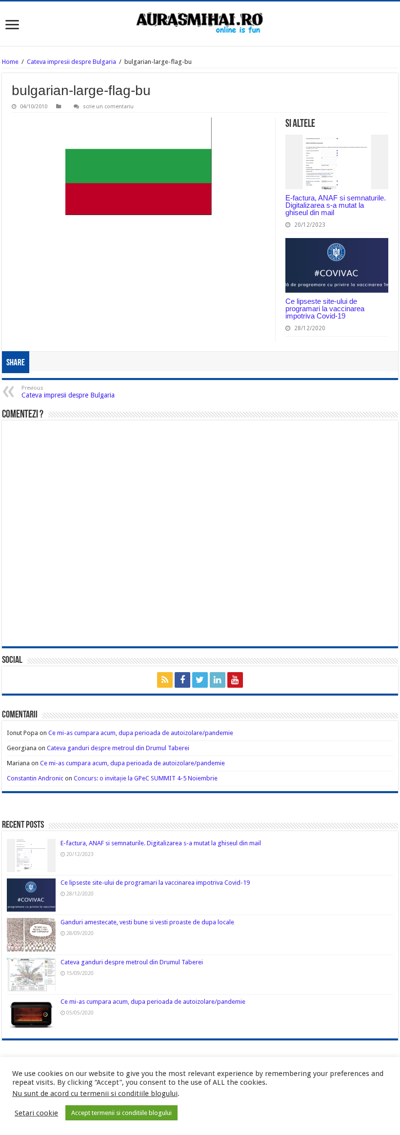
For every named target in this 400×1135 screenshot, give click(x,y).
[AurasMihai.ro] (200, 23)
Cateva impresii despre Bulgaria (71, 61)
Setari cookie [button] (36, 1113)
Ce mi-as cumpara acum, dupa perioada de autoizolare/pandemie (140, 733)
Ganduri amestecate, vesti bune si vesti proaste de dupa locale (147, 922)
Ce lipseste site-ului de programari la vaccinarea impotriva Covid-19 (324, 308)
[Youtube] (235, 680)
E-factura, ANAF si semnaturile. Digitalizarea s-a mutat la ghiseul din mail (335, 205)
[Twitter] (200, 680)
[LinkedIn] (217, 680)
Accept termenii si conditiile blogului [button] (121, 1112)
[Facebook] (182, 680)
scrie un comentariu (108, 106)
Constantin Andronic (35, 778)
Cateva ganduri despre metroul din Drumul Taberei (118, 748)
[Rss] (165, 680)
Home (10, 61)
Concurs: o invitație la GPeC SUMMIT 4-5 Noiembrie (146, 778)
